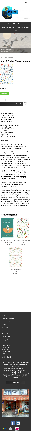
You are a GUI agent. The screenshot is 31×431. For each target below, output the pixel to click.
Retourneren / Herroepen (6, 332)
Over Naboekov (7, 328)
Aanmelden (15, 382)
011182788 (7, 357)
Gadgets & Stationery (23, 27)
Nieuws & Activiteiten (6, 56)
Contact (4, 325)
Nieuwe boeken (18, 24)
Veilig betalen (6, 340)
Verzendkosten (6, 337)
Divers (15, 31)
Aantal (2, 100)
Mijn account (6, 321)
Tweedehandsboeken (8, 27)
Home (4, 315)
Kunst (10, 24)
